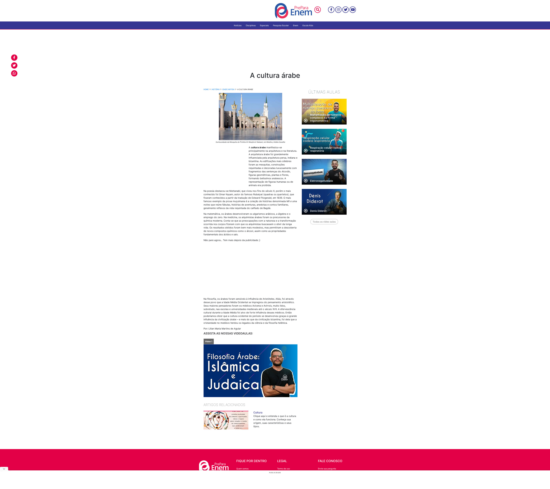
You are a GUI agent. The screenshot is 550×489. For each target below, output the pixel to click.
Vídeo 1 (208, 341)
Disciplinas (251, 25)
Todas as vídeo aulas (324, 221)
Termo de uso (283, 468)
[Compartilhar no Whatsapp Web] (14, 73)
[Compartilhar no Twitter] (14, 65)
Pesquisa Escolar (281, 25)
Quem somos (242, 468)
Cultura (257, 412)
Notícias (237, 25)
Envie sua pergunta (327, 468)
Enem (295, 25)
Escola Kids (307, 25)
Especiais (264, 25)
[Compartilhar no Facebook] (14, 57)
